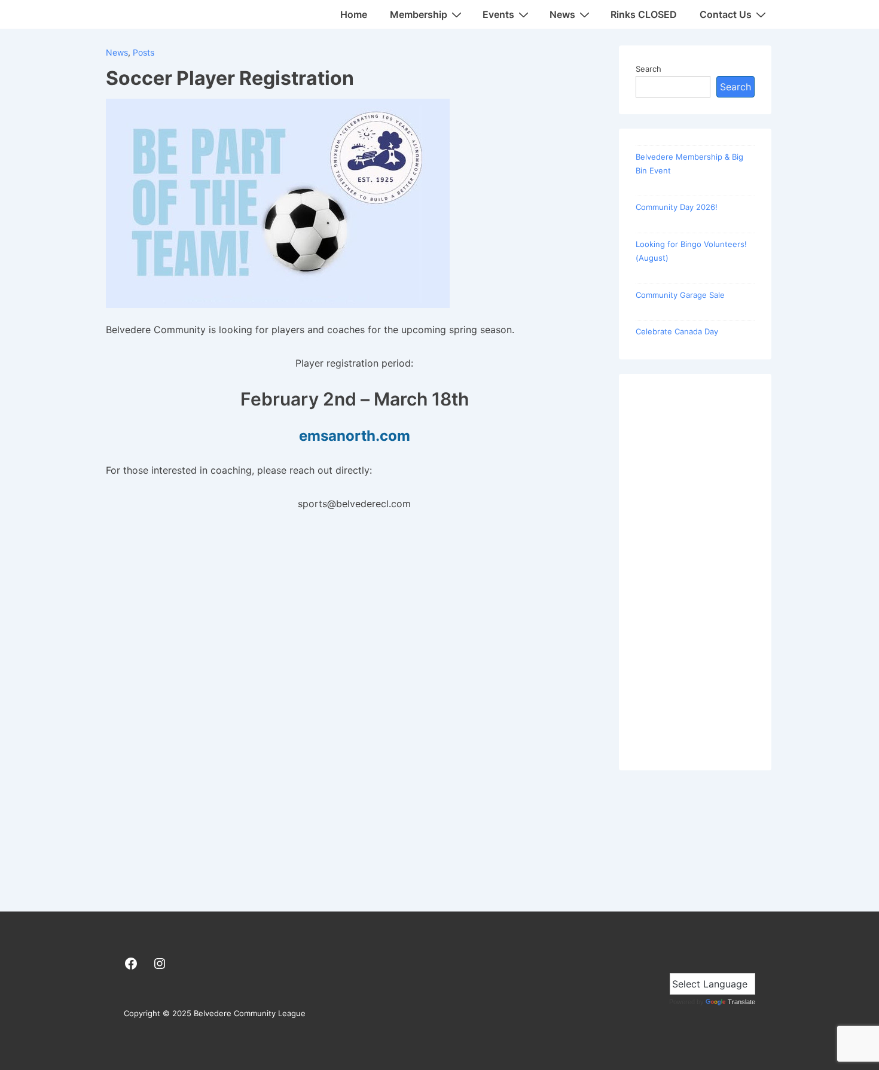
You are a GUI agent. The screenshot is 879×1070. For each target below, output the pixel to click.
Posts (143, 52)
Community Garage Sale (680, 295)
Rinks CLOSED (644, 14)
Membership (418, 14)
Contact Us (726, 14)
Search (648, 69)
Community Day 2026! (677, 207)
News (562, 14)
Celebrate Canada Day (677, 331)
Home (353, 14)
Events (498, 14)
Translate (741, 1001)
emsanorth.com (354, 435)
